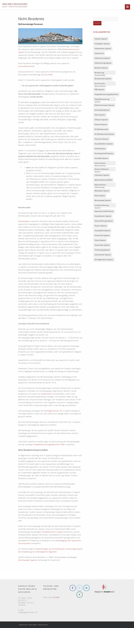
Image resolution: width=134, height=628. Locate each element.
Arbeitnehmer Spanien (103, 48)
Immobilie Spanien (101, 158)
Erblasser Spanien (101, 120)
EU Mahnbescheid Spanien (104, 134)
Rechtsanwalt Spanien (28, 560)
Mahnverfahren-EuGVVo (103, 180)
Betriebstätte (23, 221)
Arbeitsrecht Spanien (102, 58)
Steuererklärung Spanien (104, 221)
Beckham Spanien (101, 68)
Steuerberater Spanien (103, 216)
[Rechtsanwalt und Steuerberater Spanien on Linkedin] (86, 588)
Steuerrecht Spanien (102, 235)
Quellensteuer (46, 394)
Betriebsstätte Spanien (103, 79)
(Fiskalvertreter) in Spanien (53, 532)
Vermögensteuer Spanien (104, 259)
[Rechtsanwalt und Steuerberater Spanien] (14, 8)
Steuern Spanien (101, 226)
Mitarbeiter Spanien (102, 191)
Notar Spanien (100, 195)
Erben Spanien (100, 115)
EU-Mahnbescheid (101, 129)
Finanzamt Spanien (101, 139)
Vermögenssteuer (51, 411)
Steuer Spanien (100, 240)
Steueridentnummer (26, 66)
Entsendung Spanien (102, 110)
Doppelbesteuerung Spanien (102, 99)
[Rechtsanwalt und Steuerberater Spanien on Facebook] (73, 588)
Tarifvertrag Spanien (102, 250)
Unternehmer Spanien (103, 255)
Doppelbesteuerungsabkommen (106, 94)
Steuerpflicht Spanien (102, 230)
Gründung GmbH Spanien (104, 153)
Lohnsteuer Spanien (102, 175)
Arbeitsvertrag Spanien (103, 63)
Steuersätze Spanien (102, 245)
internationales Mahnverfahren (100, 163)
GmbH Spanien (100, 148)
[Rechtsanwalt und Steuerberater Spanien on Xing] (80, 595)
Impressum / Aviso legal (28, 625)
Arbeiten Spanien (101, 39)
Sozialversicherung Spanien (101, 205)
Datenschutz (43, 625)
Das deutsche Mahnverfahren (100, 84)
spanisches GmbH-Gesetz (104, 211)
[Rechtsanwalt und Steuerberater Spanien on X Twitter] (80, 588)
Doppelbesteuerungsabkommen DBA (49, 444)
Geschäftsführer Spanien (104, 144)
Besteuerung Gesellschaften (100, 73)
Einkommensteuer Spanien (104, 105)
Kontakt (56, 597)
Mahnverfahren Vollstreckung (100, 185)
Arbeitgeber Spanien (102, 44)
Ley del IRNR (47, 74)
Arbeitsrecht (99, 53)
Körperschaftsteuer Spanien (102, 169)
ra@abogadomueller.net (28, 612)
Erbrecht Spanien (101, 124)
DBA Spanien (99, 89)
